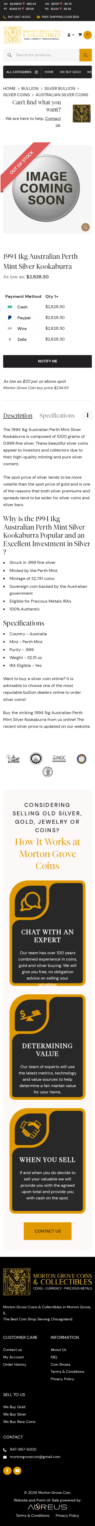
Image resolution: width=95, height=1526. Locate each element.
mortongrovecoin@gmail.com (35, 1456)
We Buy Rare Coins (19, 1421)
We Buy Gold (70, 72)
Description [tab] (17, 415)
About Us (58, 1349)
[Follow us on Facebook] (7, 1471)
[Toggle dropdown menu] (87, 415)
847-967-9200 (19, 17)
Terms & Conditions (67, 1371)
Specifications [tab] (57, 415)
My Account (13, 1357)
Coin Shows (60, 1364)
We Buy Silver (14, 1414)
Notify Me (47, 361)
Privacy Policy (62, 1379)
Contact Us (48, 1231)
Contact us (12, 1349)
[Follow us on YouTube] (17, 1471)
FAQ (54, 1357)
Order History (14, 1364)
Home (49, 72)
